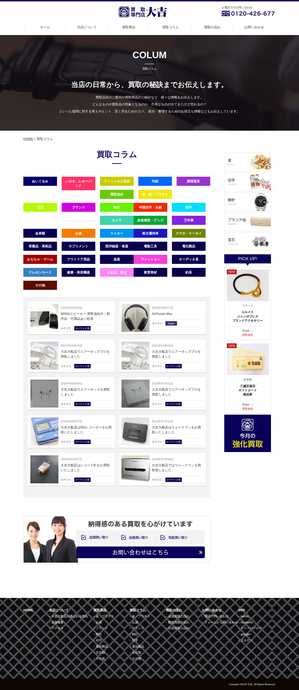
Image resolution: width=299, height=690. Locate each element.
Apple (78, 285)
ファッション (150, 259)
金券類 (40, 233)
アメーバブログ (251, 628)
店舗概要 (57, 622)
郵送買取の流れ (178, 622)
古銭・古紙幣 (40, 220)
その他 (40, 285)
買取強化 (116, 194)
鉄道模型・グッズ (150, 220)
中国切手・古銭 (150, 207)
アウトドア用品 (78, 259)
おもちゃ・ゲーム (40, 259)
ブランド (78, 207)
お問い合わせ (254, 27)
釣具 (188, 272)
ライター (116, 233)
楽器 (117, 259)
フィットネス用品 (117, 181)
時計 (117, 207)
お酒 (78, 233)
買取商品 (128, 27)
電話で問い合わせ (216, 616)
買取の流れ (212, 27)
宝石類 (100, 652)
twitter (245, 616)
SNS (241, 610)
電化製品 (188, 246)
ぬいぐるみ (40, 181)
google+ (246, 634)
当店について (87, 27)
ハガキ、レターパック (78, 183)
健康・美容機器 (78, 272)
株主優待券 (150, 233)
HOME (28, 139)
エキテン (247, 640)
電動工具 (150, 246)
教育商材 (150, 272)
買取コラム (170, 27)
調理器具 (193, 181)
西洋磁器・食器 (116, 246)
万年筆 (189, 220)
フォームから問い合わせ (221, 622)
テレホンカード (40, 272)
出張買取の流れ (178, 628)
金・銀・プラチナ (155, 194)
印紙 (155, 181)
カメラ (117, 220)
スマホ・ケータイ (189, 233)
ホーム (45, 27)
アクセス (57, 628)
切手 (188, 207)
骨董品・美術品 (40, 246)
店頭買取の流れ (178, 616)
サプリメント (78, 246)
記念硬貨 (78, 220)
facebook (247, 622)
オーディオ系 (189, 259)
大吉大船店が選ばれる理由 (69, 616)
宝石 (40, 207)
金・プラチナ (105, 616)
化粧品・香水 (117, 272)
